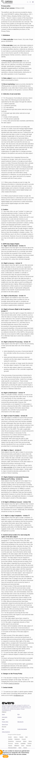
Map (3, 729)
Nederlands (17, 739)
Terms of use (5, 724)
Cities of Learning (6, 731)
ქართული (16, 745)
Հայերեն (23, 743)
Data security (20, 721)
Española (10, 739)
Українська (18, 741)
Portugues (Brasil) (12, 747)
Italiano (24, 741)
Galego (30, 741)
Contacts (20, 717)
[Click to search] (27, 2)
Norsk (20, 747)
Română (29, 743)
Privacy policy (5, 721)
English (10, 737)
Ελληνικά (10, 743)
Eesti (26, 737)
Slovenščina (11, 741)
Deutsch (21, 737)
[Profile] (30, 2)
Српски (25, 747)
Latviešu (17, 743)
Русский (24, 739)
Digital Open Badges (22, 729)
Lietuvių (15, 737)
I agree (5, 756)
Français (10, 745)
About (3, 714)
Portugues (28, 745)
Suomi (22, 745)
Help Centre (4, 717)
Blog (19, 714)
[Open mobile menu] (33, 2)
